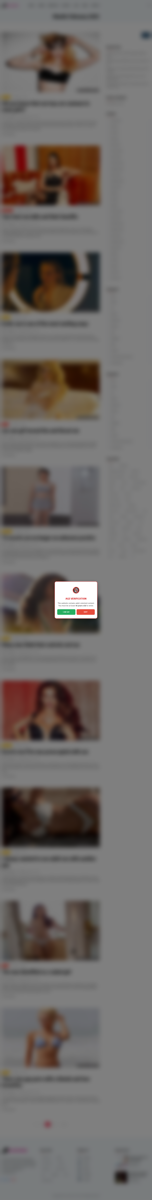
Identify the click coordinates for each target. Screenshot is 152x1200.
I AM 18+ (66, 612)
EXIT (86, 612)
